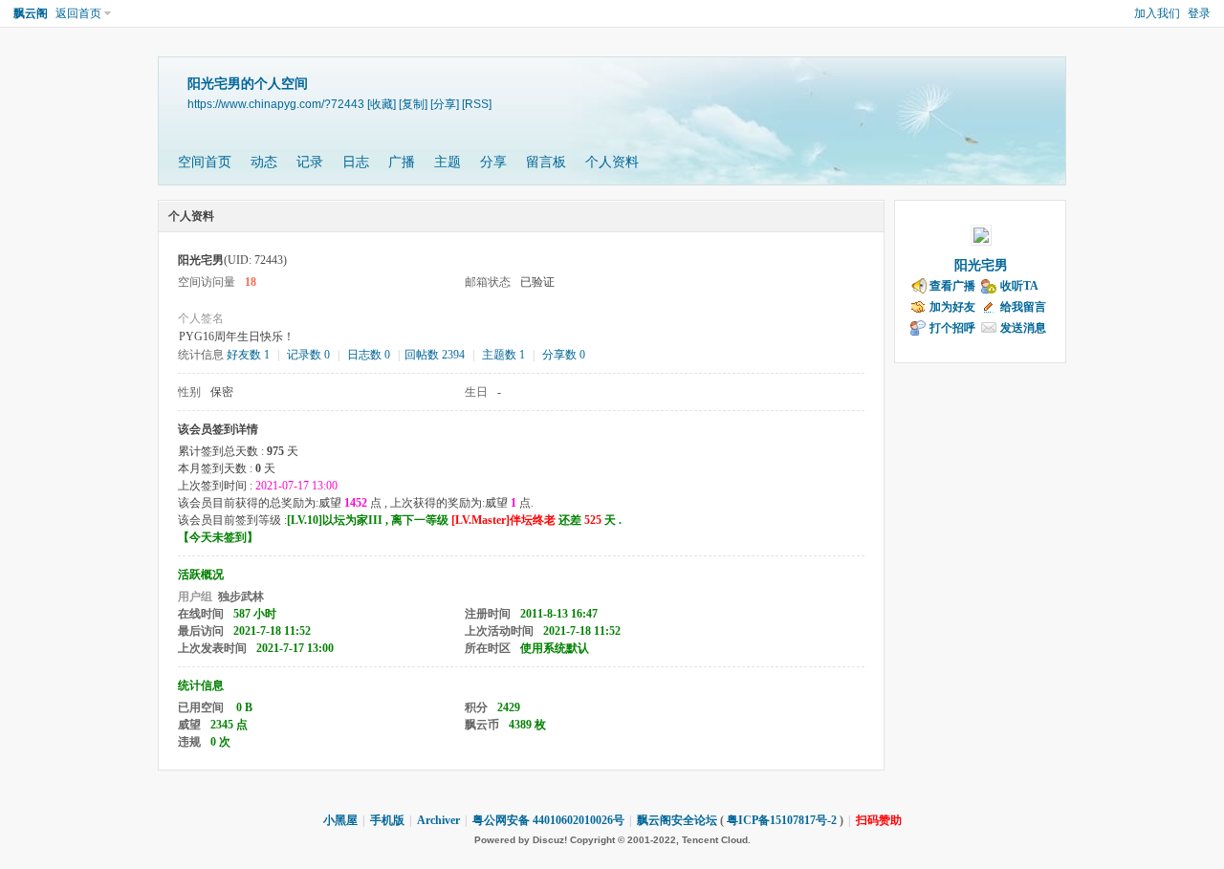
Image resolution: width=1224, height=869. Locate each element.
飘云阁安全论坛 (677, 820)
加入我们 (1157, 13)
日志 (355, 162)
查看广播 (952, 286)
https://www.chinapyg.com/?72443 (275, 104)
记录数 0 (308, 354)
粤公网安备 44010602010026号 (548, 820)
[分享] (444, 104)
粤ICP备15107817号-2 (782, 820)
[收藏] (381, 104)
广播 (401, 162)
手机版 (387, 820)
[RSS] (477, 104)
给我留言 (1023, 307)
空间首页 (204, 162)
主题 (447, 162)
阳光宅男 (981, 265)
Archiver (438, 820)
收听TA (1019, 286)
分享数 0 (563, 354)
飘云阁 (30, 13)
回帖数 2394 (434, 354)
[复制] (413, 104)
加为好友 (952, 307)
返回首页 (78, 13)
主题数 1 (503, 354)
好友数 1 (248, 354)
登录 (1199, 13)
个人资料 (612, 162)
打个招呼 (952, 328)
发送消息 (1023, 328)
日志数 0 (368, 354)
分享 (493, 162)
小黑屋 (340, 820)
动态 (264, 162)
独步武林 (241, 596)
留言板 (546, 162)
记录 (309, 162)
